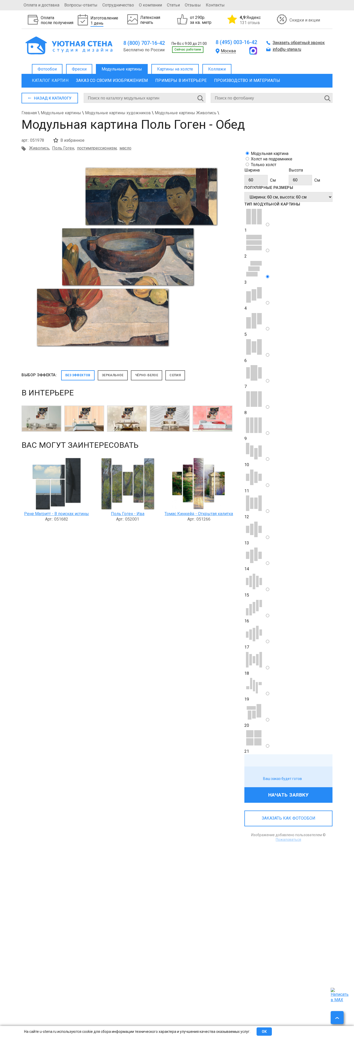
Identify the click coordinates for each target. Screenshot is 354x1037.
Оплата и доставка (41, 5)
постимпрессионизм (97, 148)
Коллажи (217, 69)
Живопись (39, 148)
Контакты (215, 5)
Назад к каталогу (52, 98)
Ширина (252, 170)
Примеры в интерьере (181, 80)
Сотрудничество (118, 5)
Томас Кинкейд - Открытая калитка (199, 513)
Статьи (173, 5)
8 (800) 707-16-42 (144, 43)
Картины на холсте (175, 69)
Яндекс (250, 20)
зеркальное (113, 375)
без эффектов (77, 375)
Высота (296, 170)
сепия (175, 375)
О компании (150, 5)
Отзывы (193, 5)
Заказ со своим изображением (112, 80)
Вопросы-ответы (80, 5)
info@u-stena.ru (287, 49)
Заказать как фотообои (288, 818)
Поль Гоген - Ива (127, 513)
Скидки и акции (304, 20)
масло (125, 148)
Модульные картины (122, 69)
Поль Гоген (63, 148)
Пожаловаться (288, 839)
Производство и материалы (247, 80)
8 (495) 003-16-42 (236, 42)
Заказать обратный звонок (299, 42)
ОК (264, 1031)
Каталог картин (50, 80)
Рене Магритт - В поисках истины (56, 513)
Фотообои (47, 69)
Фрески (79, 69)
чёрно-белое (146, 375)
